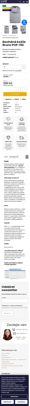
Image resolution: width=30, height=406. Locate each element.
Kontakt (4, 368)
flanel (16, 57)
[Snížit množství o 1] (17, 89)
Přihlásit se (7, 313)
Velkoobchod (6, 361)
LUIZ (10, 76)
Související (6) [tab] (14, 157)
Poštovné (5, 355)
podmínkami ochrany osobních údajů (14, 308)
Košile (16, 103)
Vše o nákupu (6, 353)
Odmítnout (7, 402)
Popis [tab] (6, 157)
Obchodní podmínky (8, 363)
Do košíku (16, 94)
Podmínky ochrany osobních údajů (12, 366)
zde (8, 392)
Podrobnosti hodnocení (10, 37)
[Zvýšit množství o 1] (25, 89)
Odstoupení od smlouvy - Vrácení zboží (14, 359)
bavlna (9, 226)
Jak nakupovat (6, 357)
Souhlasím (21, 402)
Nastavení (14, 396)
